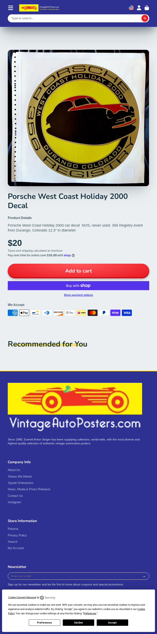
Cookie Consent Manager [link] (22, 597)
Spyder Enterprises (21, 483)
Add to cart (78, 270)
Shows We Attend (19, 476)
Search (12, 541)
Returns (13, 528)
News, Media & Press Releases (29, 489)
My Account (16, 548)
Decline (78, 622)
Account (139, 7)
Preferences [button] (89, 613)
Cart (146, 7)
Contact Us (15, 495)
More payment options (78, 294)
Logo (39, 7)
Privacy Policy (17, 535)
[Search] (144, 18)
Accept (112, 622)
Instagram (14, 502)
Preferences (44, 622)
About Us (14, 470)
